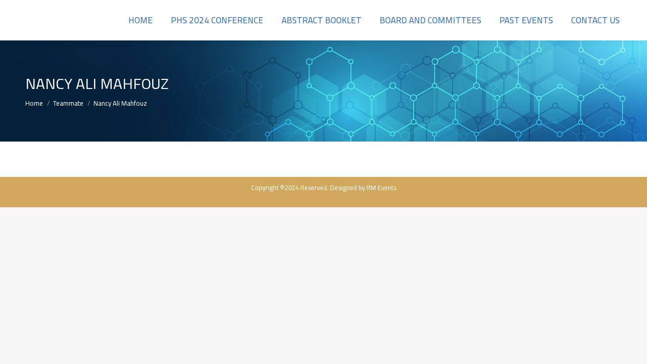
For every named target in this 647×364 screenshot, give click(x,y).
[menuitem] (140, 20)
